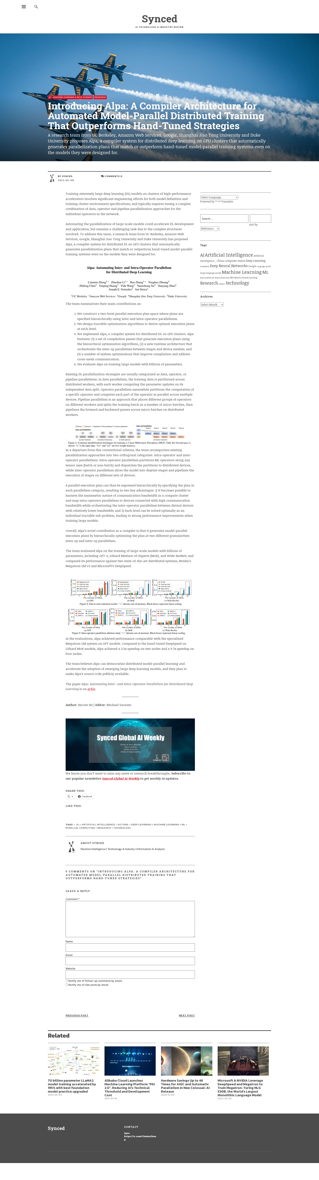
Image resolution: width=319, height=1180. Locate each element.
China (220, 260)
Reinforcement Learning (245, 277)
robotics (222, 284)
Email (69, 955)
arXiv (91, 689)
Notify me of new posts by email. (88, 985)
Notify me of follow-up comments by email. (95, 981)
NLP (232, 277)
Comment (73, 899)
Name (69, 941)
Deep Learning (141, 824)
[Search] (36, 6)
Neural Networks (222, 277)
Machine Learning (166, 824)
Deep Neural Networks (229, 265)
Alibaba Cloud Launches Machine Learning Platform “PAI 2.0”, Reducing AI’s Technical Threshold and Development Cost (130, 1088)
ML (183, 824)
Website (70, 968)
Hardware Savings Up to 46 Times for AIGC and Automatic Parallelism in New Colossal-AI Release (185, 1086)
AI (50, 97)
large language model (210, 273)
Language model (263, 266)
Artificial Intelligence (98, 824)
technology (122, 828)
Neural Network (207, 277)
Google (252, 266)
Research (100, 97)
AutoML (123, 824)
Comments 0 (113, 176)
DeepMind (204, 266)
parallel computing (80, 828)
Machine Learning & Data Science (72, 97)
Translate (227, 201)
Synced (159, 18)
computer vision (235, 261)
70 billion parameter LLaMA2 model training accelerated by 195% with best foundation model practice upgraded (72, 1086)
